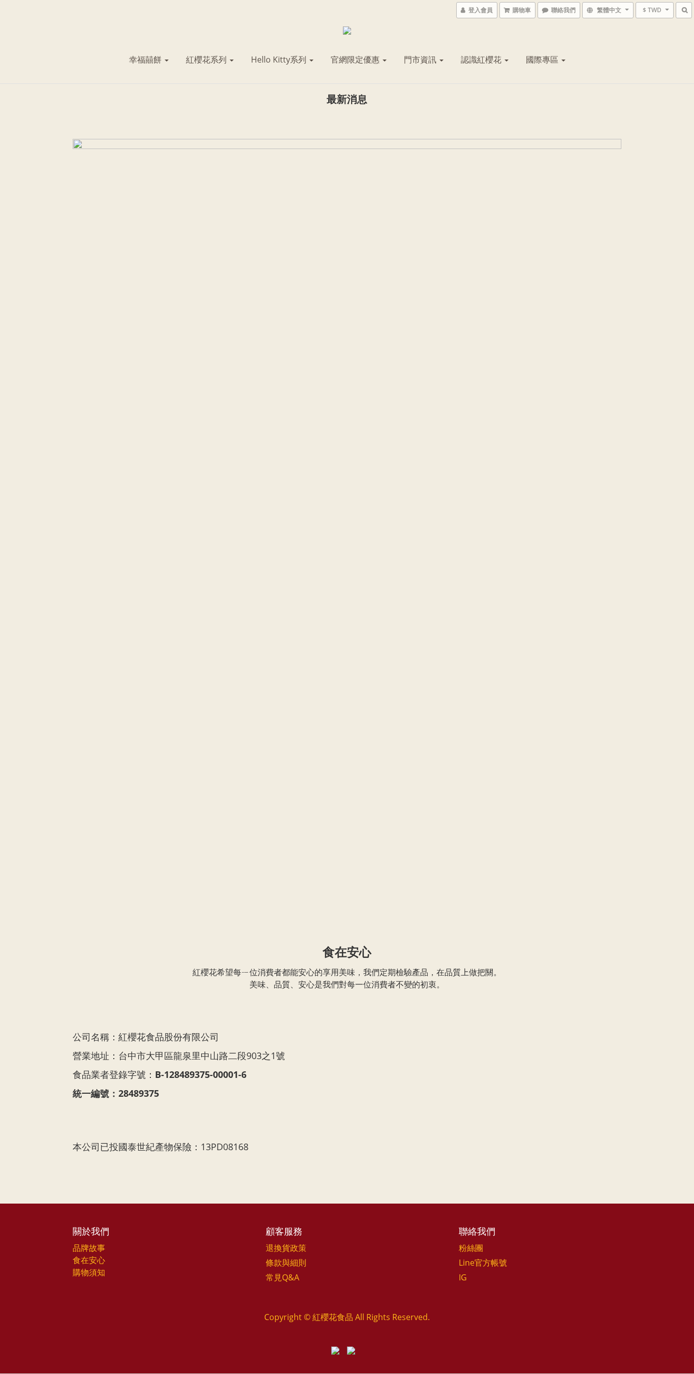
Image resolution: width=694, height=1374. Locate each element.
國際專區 (543, 59)
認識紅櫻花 (482, 59)
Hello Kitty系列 (279, 59)
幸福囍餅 (146, 59)
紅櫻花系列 (207, 59)
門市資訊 (421, 59)
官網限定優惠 (356, 59)
